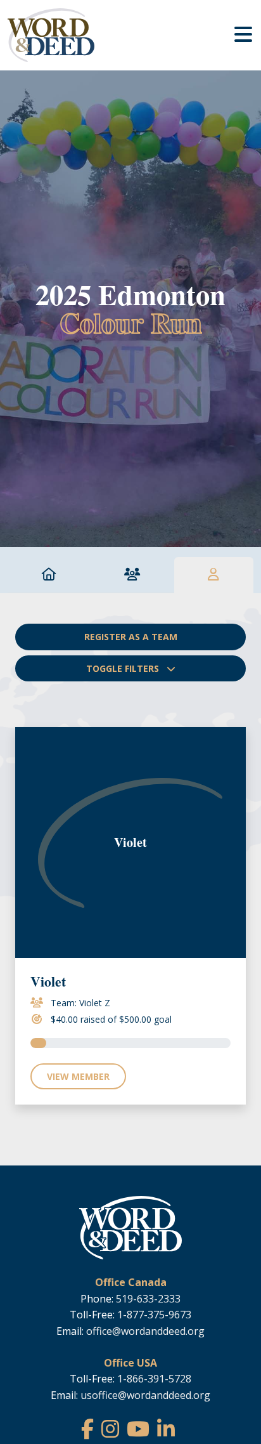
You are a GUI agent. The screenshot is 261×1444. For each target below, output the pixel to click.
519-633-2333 (148, 1299)
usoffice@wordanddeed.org (145, 1395)
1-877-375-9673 (154, 1315)
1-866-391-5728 (154, 1379)
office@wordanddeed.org (145, 1331)
